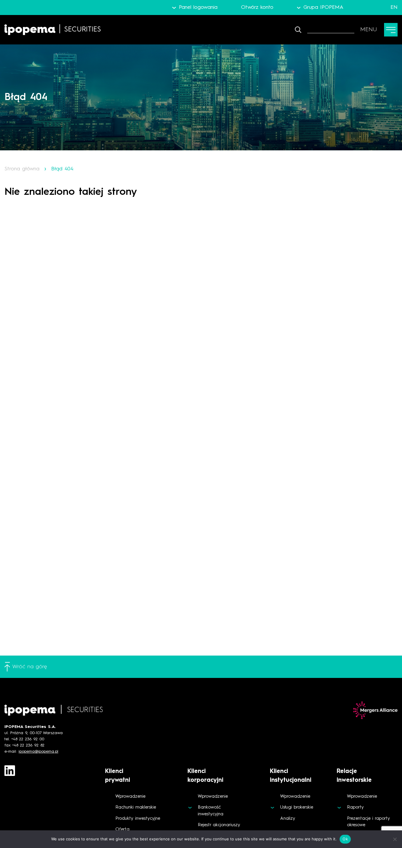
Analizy (287, 819)
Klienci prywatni (117, 776)
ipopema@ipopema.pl (38, 751)
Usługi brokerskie (296, 807)
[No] (395, 839)
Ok (345, 839)
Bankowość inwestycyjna (210, 811)
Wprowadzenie (130, 796)
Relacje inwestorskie (354, 776)
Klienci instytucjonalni (290, 776)
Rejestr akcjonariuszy (219, 825)
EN (394, 7)
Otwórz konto (257, 7)
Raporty (355, 807)
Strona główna (21, 169)
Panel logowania (198, 7)
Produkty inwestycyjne (137, 819)
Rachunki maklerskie (135, 807)
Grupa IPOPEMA (323, 7)
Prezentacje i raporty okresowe (368, 822)
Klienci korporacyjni (205, 776)
